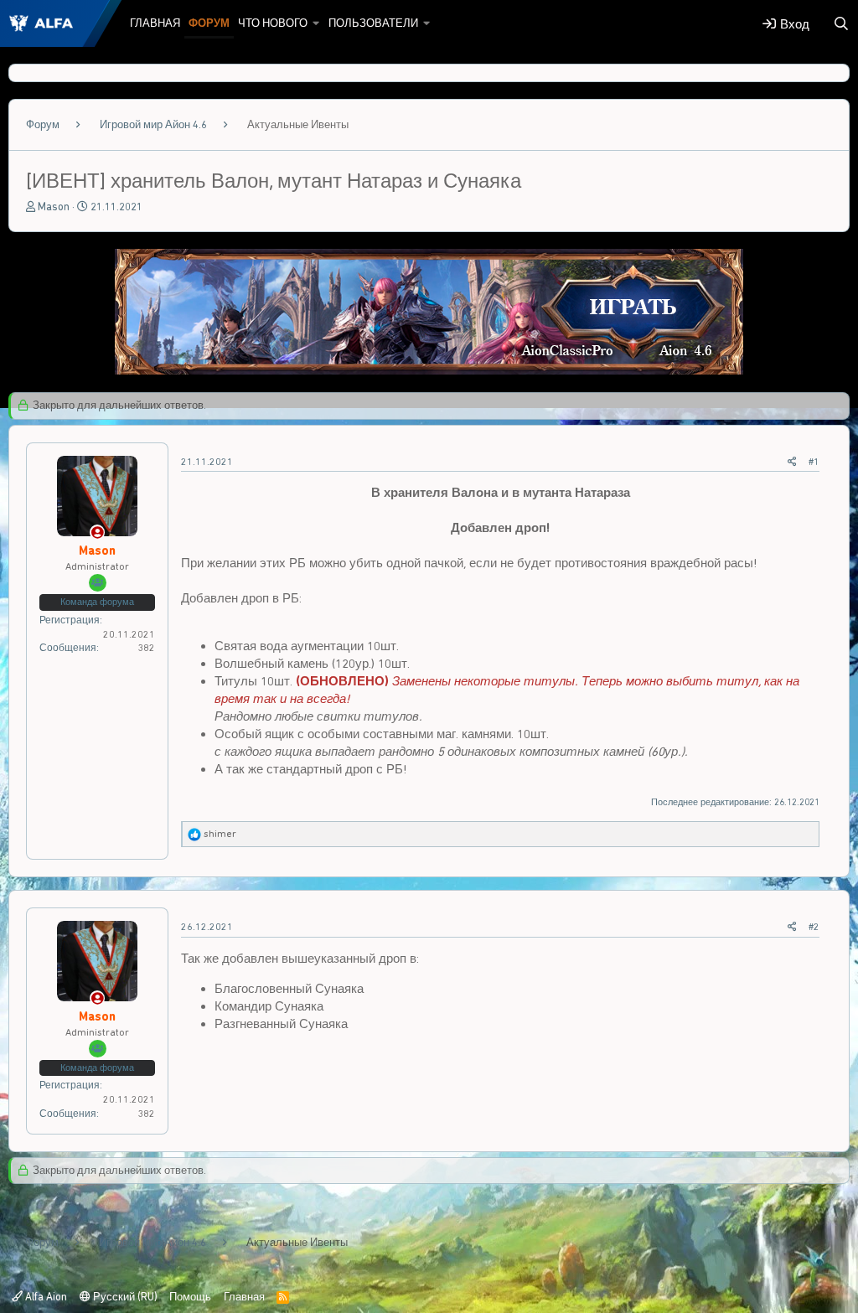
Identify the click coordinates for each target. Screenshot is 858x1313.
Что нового (273, 23)
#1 (814, 462)
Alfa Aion (45, 1296)
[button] (316, 23)
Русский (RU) (124, 1296)
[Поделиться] (792, 462)
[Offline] (98, 533)
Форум (209, 23)
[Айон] (429, 370)
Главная (155, 23)
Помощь (190, 1296)
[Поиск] (841, 24)
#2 (814, 927)
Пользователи (373, 23)
